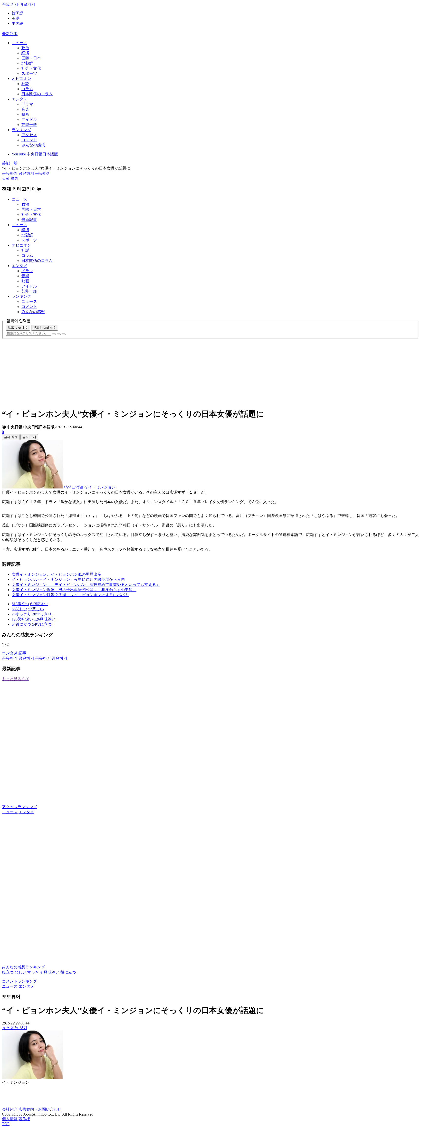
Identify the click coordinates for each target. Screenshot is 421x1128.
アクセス (29, 135)
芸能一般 (29, 125)
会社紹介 (10, 1109)
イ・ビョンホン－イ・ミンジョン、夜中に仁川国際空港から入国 (68, 579)
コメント (29, 140)
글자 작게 (11, 437)
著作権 (24, 1119)
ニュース (19, 43)
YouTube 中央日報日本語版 (35, 154)
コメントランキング (19, 981)
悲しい (20, 972)
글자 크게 (29, 437)
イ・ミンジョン (101, 487)
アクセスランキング (19, 807)
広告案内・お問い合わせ (40, 1109)
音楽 (25, 109)
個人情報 (10, 1119)
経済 (25, 53)
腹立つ (8, 972)
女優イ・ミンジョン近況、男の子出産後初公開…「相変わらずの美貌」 (74, 590)
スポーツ (29, 73)
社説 (25, 84)
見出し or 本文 (18, 327)
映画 (25, 114)
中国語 (17, 23)
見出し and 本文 (44, 327)
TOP (6, 1124)
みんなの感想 (33, 145)
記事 (14, 653)
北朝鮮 (27, 63)
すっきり (35, 972)
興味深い (51, 972)
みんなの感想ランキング (23, 967)
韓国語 (17, 13)
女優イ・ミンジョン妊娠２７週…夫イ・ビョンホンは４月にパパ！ (70, 595)
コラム (27, 89)
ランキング (21, 130)
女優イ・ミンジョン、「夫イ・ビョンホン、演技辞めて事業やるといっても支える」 (86, 585)
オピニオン (21, 78)
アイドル (29, 119)
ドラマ (27, 104)
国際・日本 (31, 58)
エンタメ (19, 99)
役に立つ (68, 972)
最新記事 (10, 34)
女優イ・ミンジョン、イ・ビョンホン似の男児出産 (56, 574)
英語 (15, 18)
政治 (25, 48)
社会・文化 (31, 68)
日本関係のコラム (37, 94)
